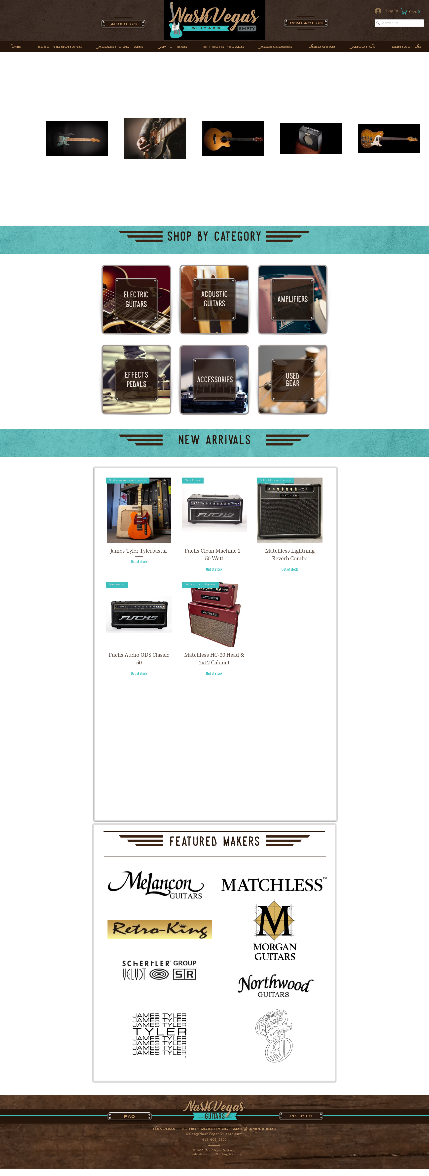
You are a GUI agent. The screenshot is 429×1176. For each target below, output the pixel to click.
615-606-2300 (214, 1139)
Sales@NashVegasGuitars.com (214, 1134)
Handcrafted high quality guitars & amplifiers (214, 1128)
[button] (412, 11)
